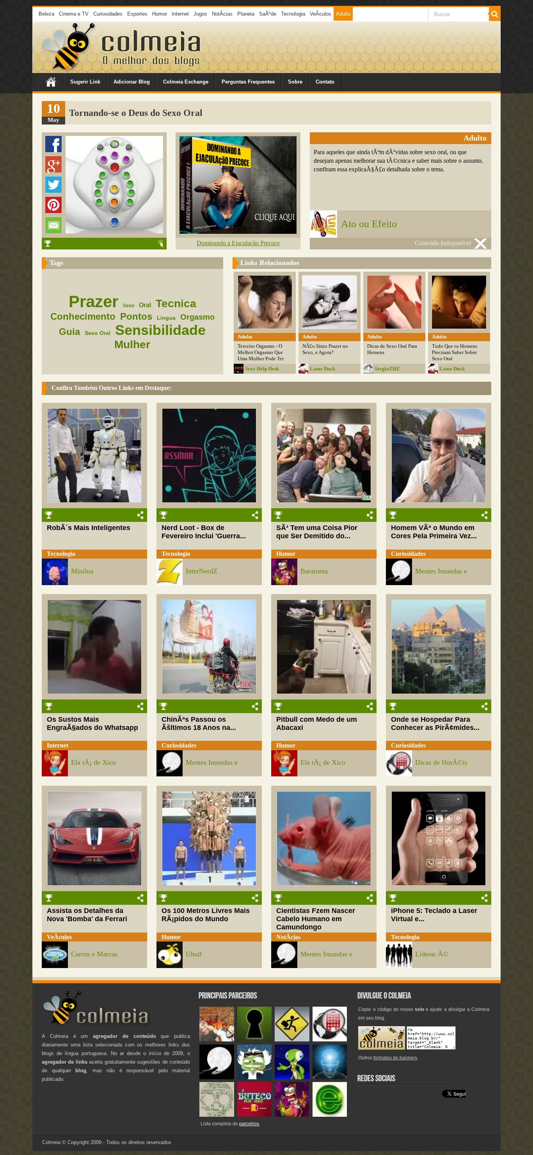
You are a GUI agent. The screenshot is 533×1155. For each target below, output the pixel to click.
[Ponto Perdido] (254, 1040)
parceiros (249, 1124)
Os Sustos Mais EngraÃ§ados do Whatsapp (92, 723)
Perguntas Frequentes (248, 82)
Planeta (245, 14)
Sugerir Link (85, 82)
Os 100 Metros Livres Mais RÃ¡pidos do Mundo (206, 915)
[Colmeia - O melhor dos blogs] (69, 70)
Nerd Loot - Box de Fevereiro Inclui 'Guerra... (204, 532)
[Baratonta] (292, 1115)
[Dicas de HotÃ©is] (330, 1040)
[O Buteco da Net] (254, 1115)
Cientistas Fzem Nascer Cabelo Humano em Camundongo (315, 919)
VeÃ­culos (320, 14)
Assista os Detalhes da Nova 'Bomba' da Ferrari (87, 915)
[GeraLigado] (254, 1077)
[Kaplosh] (216, 1040)
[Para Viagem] (292, 1040)
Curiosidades (108, 14)
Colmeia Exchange (185, 82)
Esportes (137, 14)
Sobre (295, 82)
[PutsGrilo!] (292, 1077)
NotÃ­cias (222, 14)
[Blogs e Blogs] (330, 1115)
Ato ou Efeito (369, 224)
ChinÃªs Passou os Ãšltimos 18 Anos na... (199, 723)
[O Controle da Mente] (330, 1077)
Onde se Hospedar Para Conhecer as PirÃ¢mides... (435, 723)
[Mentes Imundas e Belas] (216, 1077)
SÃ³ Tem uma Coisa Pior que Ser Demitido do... (316, 532)
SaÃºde (267, 14)
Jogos (200, 14)
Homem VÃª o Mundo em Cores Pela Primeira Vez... (434, 532)
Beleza (46, 14)
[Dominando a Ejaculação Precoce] (238, 231)
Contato (325, 82)
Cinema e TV (74, 14)
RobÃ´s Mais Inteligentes (88, 528)
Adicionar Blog (132, 82)
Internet (180, 14)
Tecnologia (293, 14)
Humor (159, 14)
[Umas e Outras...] (216, 1115)
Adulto (343, 14)
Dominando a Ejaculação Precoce (238, 243)
